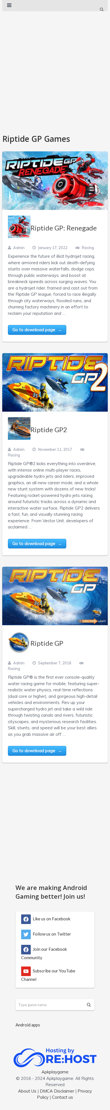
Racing (88, 247)
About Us (27, 1091)
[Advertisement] (55, 70)
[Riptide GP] (55, 596)
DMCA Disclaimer (57, 1091)
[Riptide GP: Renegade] (55, 180)
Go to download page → (37, 329)
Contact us (62, 1097)
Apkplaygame (55, 1072)
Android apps (28, 1024)
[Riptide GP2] (55, 382)
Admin (19, 247)
